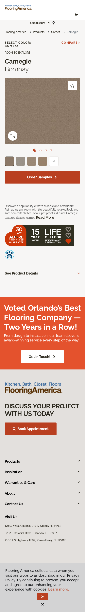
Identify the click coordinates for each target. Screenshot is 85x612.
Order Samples (39, 177)
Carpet (55, 32)
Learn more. (58, 589)
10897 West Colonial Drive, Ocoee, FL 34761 (33, 525)
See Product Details (21, 273)
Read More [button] (45, 217)
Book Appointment (33, 429)
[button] (40, 23)
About (10, 493)
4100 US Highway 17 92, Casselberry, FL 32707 (35, 540)
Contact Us (14, 504)
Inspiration (14, 472)
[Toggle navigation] (76, 14)
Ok (42, 596)
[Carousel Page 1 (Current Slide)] (34, 150)
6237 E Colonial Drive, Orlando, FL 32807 (31, 533)
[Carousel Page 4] (51, 150)
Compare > (70, 42)
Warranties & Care (20, 483)
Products (38, 32)
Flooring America (15, 32)
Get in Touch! (39, 357)
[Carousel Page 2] (41, 150)
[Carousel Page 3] (46, 150)
